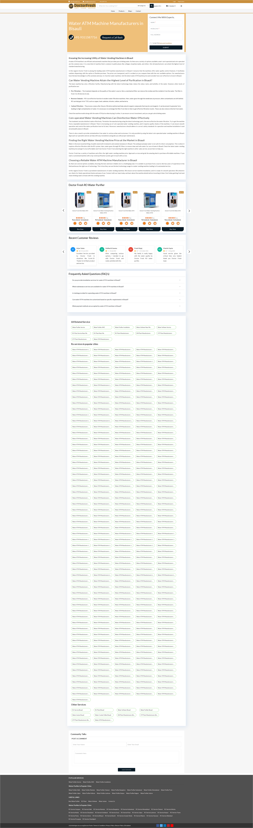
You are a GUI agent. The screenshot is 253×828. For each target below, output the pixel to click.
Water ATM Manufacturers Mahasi (124, 581)
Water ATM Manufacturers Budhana (167, 486)
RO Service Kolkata (169, 809)
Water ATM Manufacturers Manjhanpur (124, 587)
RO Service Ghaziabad (87, 812)
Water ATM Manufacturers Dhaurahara (81, 510)
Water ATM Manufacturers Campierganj (81, 492)
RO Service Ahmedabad (143, 809)
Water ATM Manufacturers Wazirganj (167, 694)
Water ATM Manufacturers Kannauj (103, 415)
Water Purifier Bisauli (146, 710)
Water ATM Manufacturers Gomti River (103, 409)
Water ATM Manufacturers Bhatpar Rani (145, 468)
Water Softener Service (164, 327)
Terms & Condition (99, 825)
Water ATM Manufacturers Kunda (81, 575)
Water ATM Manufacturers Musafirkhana (124, 610)
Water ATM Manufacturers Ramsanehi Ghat (81, 640)
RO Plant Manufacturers (122, 333)
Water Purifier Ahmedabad (151, 790)
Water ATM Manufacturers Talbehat (81, 682)
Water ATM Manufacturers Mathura (81, 367)
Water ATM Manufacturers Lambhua (145, 575)
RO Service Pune (125, 812)
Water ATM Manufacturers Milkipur (167, 599)
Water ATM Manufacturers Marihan (81, 593)
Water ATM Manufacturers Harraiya (145, 527)
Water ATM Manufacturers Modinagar (103, 605)
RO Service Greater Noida (124, 816)
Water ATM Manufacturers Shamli (124, 664)
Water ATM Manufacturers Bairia (81, 456)
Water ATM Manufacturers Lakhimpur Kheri (81, 421)
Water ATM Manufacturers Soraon (145, 676)
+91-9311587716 (75, 1)
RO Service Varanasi (152, 816)
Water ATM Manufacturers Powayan (103, 634)
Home (113, 11)
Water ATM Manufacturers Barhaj (145, 462)
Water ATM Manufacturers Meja (124, 599)
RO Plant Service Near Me (79, 333)
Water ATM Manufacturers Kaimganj (81, 551)
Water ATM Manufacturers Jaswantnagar (124, 545)
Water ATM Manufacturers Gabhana (103, 516)
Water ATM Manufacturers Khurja (103, 569)
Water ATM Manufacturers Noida (103, 361)
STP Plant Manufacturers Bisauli (150, 715)
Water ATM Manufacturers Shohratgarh (81, 670)
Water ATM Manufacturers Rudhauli (81, 646)
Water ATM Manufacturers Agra (145, 349)
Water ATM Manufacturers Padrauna (167, 622)
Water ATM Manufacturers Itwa (167, 533)
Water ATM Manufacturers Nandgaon (103, 616)
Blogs (130, 11)
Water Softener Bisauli (124, 710)
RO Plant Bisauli (99, 710)
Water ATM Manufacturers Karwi (124, 557)
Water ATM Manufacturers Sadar (103, 646)
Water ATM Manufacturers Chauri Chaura (145, 492)
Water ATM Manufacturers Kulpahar (167, 569)
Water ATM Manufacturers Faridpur (145, 510)
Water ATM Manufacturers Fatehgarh (167, 510)
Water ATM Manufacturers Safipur (124, 646)
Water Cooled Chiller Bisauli (103, 715)
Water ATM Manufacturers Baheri (167, 450)
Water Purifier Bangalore (118, 790)
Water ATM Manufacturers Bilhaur (145, 480)
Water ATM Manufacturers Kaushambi (124, 385)
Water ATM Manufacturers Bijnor (124, 367)
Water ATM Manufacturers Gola (167, 521)
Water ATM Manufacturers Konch (124, 569)
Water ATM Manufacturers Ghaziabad (124, 349)
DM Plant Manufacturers (143, 333)
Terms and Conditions (165, 43)
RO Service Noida (74, 812)
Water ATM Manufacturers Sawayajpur (167, 658)
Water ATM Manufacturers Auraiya (103, 379)
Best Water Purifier (74, 801)
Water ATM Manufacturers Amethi (167, 373)
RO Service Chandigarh (89, 819)
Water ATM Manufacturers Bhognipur (124, 474)
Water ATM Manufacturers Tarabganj (145, 682)
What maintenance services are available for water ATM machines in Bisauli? (98, 286)
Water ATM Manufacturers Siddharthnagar (167, 432)
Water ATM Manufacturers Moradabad (145, 385)
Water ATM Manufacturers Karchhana (103, 557)
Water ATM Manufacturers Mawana (167, 593)
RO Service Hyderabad (127, 809)
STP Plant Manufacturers (165, 333)
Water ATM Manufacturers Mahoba (167, 421)
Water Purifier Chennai (103, 790)
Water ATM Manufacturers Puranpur (124, 634)
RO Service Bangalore (113, 809)
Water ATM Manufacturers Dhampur (167, 504)
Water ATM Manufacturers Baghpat (124, 379)
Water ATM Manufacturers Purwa (145, 634)
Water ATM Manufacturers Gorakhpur (81, 361)
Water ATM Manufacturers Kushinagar (167, 415)
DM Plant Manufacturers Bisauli (127, 715)
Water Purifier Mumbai (88, 790)
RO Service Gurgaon (74, 809)
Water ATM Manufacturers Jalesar (167, 539)
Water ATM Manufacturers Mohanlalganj (167, 605)
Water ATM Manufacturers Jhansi (145, 361)
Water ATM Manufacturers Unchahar (103, 694)
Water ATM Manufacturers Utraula (124, 694)
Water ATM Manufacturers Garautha (145, 516)
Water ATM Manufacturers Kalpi (145, 551)
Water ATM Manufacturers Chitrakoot (145, 379)
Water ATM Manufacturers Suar (167, 676)
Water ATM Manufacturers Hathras (167, 409)
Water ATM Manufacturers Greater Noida (167, 438)
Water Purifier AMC (99, 327)
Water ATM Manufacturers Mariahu (167, 587)
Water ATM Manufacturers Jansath (81, 545)
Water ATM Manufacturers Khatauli (81, 569)
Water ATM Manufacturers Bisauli (124, 486)
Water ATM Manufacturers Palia (81, 628)
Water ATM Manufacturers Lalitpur (103, 421)
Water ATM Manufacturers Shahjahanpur (103, 432)
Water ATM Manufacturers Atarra (103, 450)
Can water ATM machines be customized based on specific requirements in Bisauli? (100, 299)
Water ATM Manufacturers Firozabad (124, 361)
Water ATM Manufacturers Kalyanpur (167, 551)
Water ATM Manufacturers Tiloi (124, 688)
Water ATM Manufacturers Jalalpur (145, 539)
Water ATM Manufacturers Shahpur (103, 664)
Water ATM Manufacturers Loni (124, 421)
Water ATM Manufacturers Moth (81, 610)
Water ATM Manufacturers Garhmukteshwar (167, 516)
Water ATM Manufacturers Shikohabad (167, 664)
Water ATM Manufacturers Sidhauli (124, 670)
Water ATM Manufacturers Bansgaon (145, 456)
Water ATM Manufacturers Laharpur (103, 575)
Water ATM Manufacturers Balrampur (81, 397)
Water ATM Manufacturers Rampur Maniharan (167, 634)
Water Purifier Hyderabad (134, 790)
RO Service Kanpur (163, 812)
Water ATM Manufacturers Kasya (167, 557)
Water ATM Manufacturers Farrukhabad (167, 403)
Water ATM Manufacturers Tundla (81, 694)
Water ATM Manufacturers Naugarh (167, 616)
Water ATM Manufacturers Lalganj (124, 575)
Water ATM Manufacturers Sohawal (124, 676)
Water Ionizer (103, 801)
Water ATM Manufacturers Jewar (145, 545)
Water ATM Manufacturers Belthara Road (81, 468)
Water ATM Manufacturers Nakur (81, 616)
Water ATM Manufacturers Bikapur (81, 480)
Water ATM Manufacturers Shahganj (81, 664)
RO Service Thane (175, 812)
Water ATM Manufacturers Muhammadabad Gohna (103, 610)
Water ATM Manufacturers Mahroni (81, 587)
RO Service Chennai (157, 809)
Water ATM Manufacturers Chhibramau (81, 498)
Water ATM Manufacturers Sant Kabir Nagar (167, 427)
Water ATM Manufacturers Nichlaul (124, 622)
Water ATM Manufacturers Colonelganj (124, 498)
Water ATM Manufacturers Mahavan (145, 581)
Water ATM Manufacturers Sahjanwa (103, 652)
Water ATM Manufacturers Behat (167, 462)
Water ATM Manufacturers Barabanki (124, 397)
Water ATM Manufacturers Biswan (145, 486)
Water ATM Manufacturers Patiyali (103, 628)
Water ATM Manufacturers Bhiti (81, 474)
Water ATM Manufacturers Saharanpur (167, 355)
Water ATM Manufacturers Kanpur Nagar (124, 415)
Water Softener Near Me (143, 327)
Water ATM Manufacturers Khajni (167, 563)
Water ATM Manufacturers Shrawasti (124, 432)
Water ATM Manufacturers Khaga (124, 563)
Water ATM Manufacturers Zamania (81, 700)
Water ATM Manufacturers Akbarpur (103, 444)
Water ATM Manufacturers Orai (103, 427)
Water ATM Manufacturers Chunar (103, 498)
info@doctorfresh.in (89, 1)
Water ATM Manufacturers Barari (103, 462)
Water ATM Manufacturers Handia (124, 527)
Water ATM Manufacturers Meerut (167, 349)
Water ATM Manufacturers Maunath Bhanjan (124, 593)
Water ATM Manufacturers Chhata (167, 492)
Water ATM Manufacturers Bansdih (124, 456)
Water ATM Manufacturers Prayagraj (81, 391)
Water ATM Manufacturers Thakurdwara (167, 682)
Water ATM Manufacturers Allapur (145, 444)
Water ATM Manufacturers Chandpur (124, 492)
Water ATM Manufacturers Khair (145, 563)
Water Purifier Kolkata (88, 793)
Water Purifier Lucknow (103, 793)
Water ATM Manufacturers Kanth (81, 557)
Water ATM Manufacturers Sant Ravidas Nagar (81, 432)
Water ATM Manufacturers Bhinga (167, 468)
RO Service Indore (85, 816)
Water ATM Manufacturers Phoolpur (145, 628)
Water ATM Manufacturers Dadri (145, 498)
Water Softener (92, 801)
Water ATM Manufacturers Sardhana (145, 658)
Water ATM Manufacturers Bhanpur (103, 468)
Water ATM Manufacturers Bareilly (124, 355)
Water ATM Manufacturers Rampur (103, 391)
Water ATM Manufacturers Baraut (124, 462)
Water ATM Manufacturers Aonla (81, 450)
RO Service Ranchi (110, 816)
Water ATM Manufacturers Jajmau (103, 539)
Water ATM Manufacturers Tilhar (103, 688)
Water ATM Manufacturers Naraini (145, 616)
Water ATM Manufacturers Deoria (103, 403)
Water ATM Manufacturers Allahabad (103, 355)
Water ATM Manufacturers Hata (103, 533)
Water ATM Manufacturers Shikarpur (145, 664)
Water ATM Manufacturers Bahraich (167, 391)
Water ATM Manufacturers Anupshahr (167, 444)
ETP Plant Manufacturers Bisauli (81, 720)
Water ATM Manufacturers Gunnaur (103, 527)
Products (121, 11)
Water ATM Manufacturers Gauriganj (81, 521)
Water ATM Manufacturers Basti (103, 367)
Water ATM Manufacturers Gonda (124, 409)
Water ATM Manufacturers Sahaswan (167, 646)
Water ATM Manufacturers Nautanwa (81, 622)
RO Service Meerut (139, 816)
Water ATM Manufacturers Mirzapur (145, 373)
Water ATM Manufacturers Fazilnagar (81, 516)
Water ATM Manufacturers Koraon (145, 569)
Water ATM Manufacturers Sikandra (167, 670)
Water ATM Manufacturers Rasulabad (124, 640)
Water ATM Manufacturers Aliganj (124, 444)
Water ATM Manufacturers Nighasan (145, 622)
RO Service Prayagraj (75, 819)
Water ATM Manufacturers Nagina (145, 610)
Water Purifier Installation (122, 327)
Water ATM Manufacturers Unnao (145, 438)
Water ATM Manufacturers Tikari (81, 688)
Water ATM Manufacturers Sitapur (81, 438)
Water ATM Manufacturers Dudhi (124, 510)
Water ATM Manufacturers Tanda (124, 682)
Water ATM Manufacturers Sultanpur (124, 438)
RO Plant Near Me (99, 333)
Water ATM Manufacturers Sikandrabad (81, 676)
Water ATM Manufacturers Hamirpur (81, 373)
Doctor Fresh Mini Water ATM (80, 210)
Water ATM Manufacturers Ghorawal (124, 521)
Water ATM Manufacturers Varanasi (81, 355)
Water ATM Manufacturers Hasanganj (167, 527)
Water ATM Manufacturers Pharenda (124, 628)
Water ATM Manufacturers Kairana (103, 551)
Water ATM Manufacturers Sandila (124, 658)
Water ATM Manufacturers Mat (103, 593)
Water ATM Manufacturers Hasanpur (81, 533)
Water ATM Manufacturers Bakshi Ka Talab (103, 456)
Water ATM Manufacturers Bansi (167, 456)
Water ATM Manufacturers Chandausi (103, 492)
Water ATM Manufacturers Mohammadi (145, 605)
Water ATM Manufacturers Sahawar (81, 652)
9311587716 (103, 1)
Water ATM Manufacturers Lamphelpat (167, 575)
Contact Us (111, 801)
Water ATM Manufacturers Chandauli (81, 403)
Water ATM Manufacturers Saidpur (124, 652)
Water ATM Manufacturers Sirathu (103, 676)
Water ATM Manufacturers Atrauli (124, 450)
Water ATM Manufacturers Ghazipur (81, 409)
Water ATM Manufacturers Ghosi (145, 521)
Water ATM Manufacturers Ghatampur (103, 521)
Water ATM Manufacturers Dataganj (81, 504)
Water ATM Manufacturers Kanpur (103, 349)
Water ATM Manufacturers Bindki (81, 486)
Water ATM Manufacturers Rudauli (167, 640)
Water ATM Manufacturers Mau (124, 373)
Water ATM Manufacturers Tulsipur (167, 688)
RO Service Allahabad (166, 816)
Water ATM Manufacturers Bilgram (124, 480)
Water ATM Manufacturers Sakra (167, 652)
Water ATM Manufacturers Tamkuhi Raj (103, 682)
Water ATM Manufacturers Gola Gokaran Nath (81, 527)
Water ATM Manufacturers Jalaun (103, 385)
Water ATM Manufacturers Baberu (145, 450)
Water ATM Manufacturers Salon (103, 658)
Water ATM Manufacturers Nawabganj (103, 622)
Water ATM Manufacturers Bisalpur (103, 486)
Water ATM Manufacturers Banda (103, 397)
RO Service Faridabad (101, 812)
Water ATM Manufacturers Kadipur (167, 545)
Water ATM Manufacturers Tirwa (145, 688)
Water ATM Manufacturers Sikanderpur (145, 670)
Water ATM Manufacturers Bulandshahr (167, 397)
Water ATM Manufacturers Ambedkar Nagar (124, 391)
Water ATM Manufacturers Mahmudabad (167, 581)
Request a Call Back (112, 37)
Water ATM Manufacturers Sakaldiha (145, 652)
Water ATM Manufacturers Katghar (81, 563)
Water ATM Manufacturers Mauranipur (145, 593)
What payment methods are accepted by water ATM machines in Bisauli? (96, 306)
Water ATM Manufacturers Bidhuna (145, 474)
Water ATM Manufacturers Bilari (103, 480)
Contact (138, 11)
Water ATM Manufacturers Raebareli (145, 367)
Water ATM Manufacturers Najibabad (167, 610)
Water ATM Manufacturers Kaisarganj (124, 551)
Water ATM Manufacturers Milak (145, 599)
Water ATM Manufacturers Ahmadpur (81, 444)
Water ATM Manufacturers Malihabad (103, 587)
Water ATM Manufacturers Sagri (145, 646)
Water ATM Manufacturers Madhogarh (103, 581)
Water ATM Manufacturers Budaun (145, 397)
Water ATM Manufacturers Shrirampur (145, 432)
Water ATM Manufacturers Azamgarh (145, 391)
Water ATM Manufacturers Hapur (145, 409)
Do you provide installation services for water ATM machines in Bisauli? (96, 280)
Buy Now (80, 229)
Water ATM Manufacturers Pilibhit (167, 385)
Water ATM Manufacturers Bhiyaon (103, 474)
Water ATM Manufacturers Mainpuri (81, 427)
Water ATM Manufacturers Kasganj (145, 557)
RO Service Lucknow (150, 812)
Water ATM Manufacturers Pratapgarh (124, 427)
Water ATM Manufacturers (101, 339)
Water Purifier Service (78, 327)
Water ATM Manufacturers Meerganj (81, 599)
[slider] (80, 218)
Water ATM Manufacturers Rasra (103, 640)
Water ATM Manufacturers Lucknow (81, 349)
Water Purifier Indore (147, 793)
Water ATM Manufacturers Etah (167, 379)
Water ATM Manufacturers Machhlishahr (81, 581)
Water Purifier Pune (166, 790)
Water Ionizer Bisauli (78, 715)
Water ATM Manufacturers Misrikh (81, 605)
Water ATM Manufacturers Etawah (124, 403)
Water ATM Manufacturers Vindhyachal (145, 694)
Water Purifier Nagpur (132, 793)
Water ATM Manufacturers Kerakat (103, 563)
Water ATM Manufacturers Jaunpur (81, 415)
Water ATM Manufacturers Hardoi (81, 385)
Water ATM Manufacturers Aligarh (145, 355)
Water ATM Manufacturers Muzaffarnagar (167, 361)
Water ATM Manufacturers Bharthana (124, 468)
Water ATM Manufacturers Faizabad (145, 403)
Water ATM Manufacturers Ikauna (145, 533)
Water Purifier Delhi (74, 790)
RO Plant (83, 801)
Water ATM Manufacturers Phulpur (167, 628)
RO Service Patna (74, 816)
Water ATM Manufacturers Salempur (81, 658)
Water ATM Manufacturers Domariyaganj (103, 510)
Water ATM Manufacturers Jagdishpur (81, 539)
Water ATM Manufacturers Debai (103, 504)
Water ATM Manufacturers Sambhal (145, 427)
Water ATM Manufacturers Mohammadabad (124, 605)
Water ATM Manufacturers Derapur (145, 504)
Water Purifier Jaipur (75, 793)
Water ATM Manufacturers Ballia (103, 373)
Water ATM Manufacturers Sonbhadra (103, 438)
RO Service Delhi (87, 809)
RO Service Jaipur (137, 812)
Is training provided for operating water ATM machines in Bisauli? (94, 293)
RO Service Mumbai (99, 809)
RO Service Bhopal (98, 816)
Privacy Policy (110, 825)
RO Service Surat (114, 812)
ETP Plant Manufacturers (79, 339)
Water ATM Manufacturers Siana (103, 670)
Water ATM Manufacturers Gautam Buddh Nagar (167, 367)
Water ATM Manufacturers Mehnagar (103, 599)
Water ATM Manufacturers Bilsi (167, 480)
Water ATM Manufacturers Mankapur (145, 587)
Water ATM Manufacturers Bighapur (167, 474)
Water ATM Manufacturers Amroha (81, 379)
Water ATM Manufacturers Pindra (81, 634)
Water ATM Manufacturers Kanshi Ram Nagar (145, 415)
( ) (156, 6)
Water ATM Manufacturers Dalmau (167, 498)
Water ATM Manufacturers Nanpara (124, 616)
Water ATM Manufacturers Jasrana (103, 545)
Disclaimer (127, 825)
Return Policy (119, 825)
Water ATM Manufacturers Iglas (124, 533)
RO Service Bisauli (77, 710)
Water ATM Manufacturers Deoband (124, 504)
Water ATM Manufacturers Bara (81, 462)
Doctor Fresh (88, 825)
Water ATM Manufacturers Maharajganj (145, 421)
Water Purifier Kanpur (118, 793)
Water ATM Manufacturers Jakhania (124, 539)
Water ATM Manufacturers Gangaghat (124, 516)
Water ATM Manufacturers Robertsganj (145, 640)
